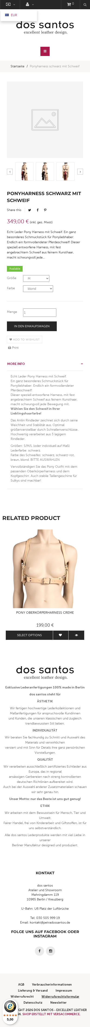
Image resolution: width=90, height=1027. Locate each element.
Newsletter (58, 1002)
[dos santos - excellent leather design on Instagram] (50, 951)
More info (16, 364)
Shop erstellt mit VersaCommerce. (51, 1014)
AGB (21, 984)
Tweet (29, 210)
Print (15, 347)
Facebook (37, 210)
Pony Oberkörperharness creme (45, 612)
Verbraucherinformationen (52, 984)
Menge (12, 312)
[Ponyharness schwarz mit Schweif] (24, 172)
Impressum (64, 990)
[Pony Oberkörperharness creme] (45, 568)
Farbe (11, 288)
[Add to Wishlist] (61, 635)
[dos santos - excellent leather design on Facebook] (39, 951)
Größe (11, 278)
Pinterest (45, 210)
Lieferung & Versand (33, 990)
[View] (76, 635)
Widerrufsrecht (22, 996)
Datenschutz (33, 1002)
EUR (13, 15)
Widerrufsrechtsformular (60, 996)
